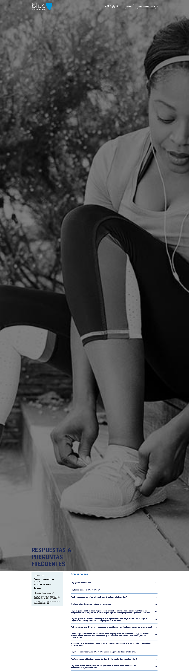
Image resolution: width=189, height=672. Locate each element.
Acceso (129, 6)
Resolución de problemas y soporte (44, 580)
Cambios (37, 588)
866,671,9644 (39, 598)
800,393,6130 (44, 603)
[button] (146, 6)
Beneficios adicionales (43, 585)
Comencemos (39, 575)
